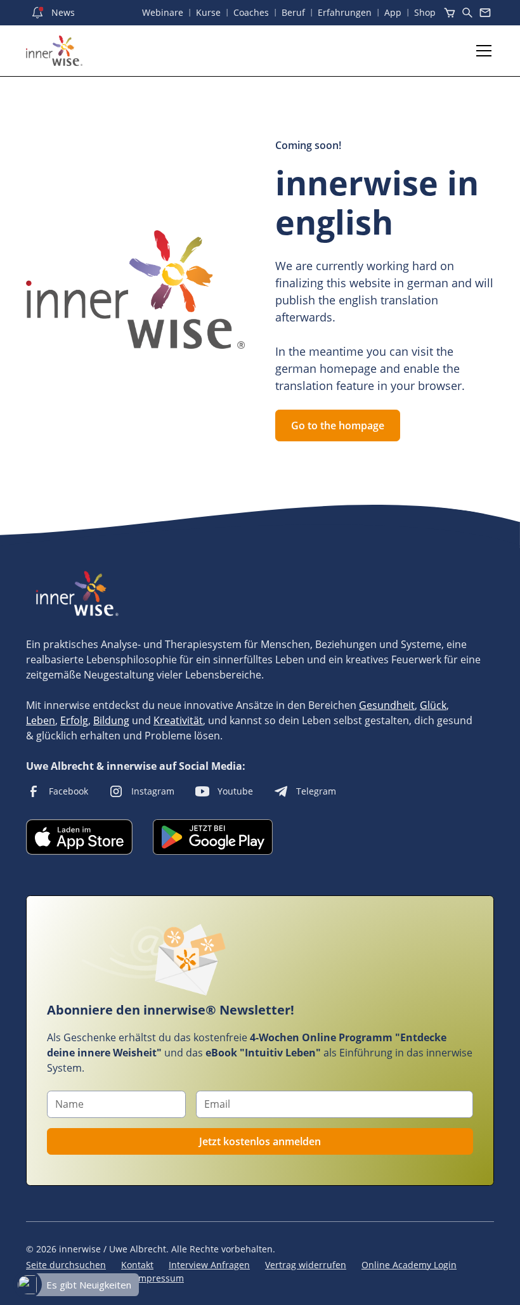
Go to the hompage (337, 425)
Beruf (293, 12)
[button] (481, 51)
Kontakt (137, 1265)
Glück (433, 705)
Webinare (162, 12)
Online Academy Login (409, 1265)
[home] (54, 50)
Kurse (208, 12)
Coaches (251, 12)
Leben (40, 720)
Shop (425, 12)
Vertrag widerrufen (305, 1265)
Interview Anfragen (209, 1265)
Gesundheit (387, 705)
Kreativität (178, 720)
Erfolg (74, 720)
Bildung (111, 720)
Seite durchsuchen (66, 1265)
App (392, 12)
